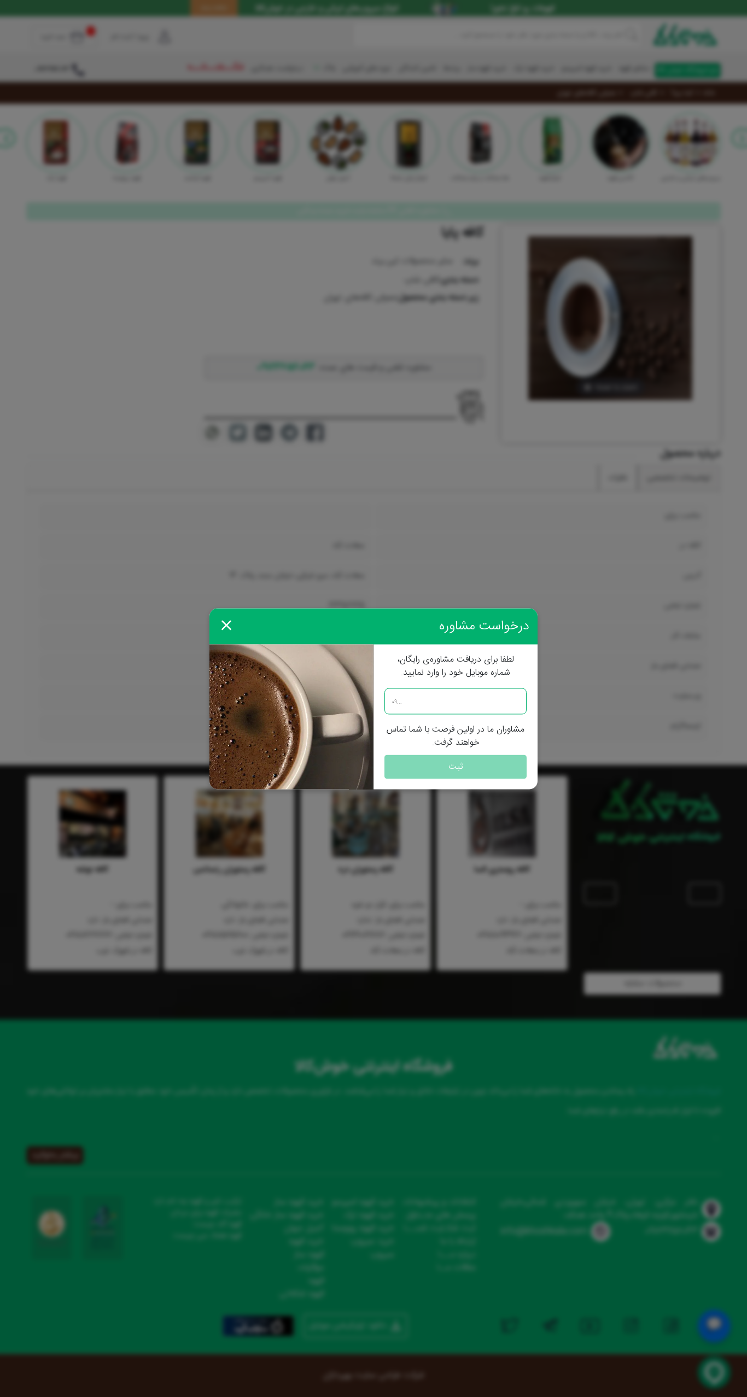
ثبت (455, 766)
